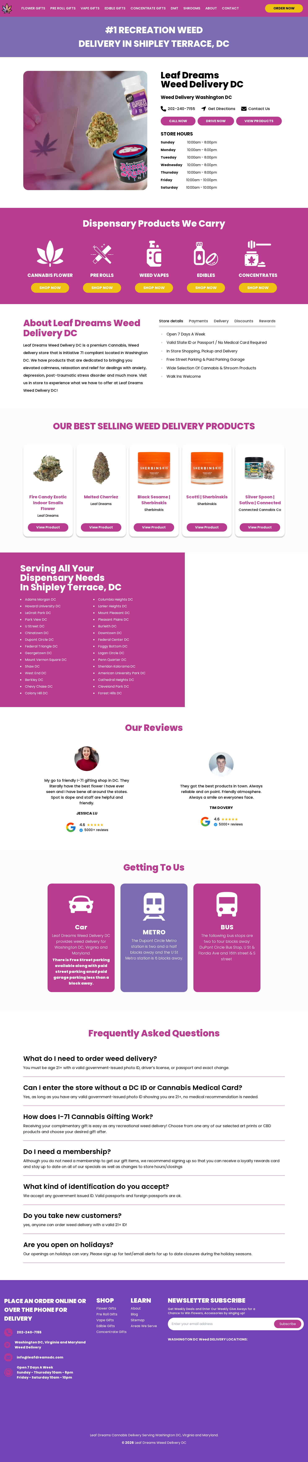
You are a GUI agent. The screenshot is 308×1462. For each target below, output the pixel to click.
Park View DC (36, 619)
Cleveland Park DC (113, 686)
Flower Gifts (33, 8)
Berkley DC (34, 679)
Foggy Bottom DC (112, 646)
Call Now (178, 121)
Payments (198, 321)
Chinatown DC (37, 633)
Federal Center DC (113, 639)
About (211, 8)
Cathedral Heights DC (116, 679)
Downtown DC (110, 633)
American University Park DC (121, 673)
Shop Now (50, 287)
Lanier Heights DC (112, 606)
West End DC (35, 673)
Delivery (221, 321)
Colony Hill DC (36, 693)
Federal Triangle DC (41, 646)
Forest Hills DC (110, 693)
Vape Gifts (90, 8)
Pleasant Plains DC (113, 619)
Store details (171, 321)
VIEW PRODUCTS (259, 121)
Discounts (243, 321)
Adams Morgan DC (40, 599)
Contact (230, 8)
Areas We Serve (144, 1326)
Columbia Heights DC (115, 599)
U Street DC (34, 626)
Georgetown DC (38, 653)
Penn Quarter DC (112, 659)
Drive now (216, 121)
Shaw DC (32, 666)
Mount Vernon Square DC (46, 659)
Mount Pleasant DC (114, 612)
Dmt (174, 8)
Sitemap (138, 1320)
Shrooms (191, 8)
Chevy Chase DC (39, 686)
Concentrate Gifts (148, 8)
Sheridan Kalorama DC (116, 666)
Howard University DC (43, 606)
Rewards (267, 321)
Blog (134, 1314)
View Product (48, 527)
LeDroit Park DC (38, 612)
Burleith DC (107, 626)
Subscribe (288, 1323)
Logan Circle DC (111, 653)
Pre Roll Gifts (63, 8)
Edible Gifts (115, 8)
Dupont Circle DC (39, 639)
